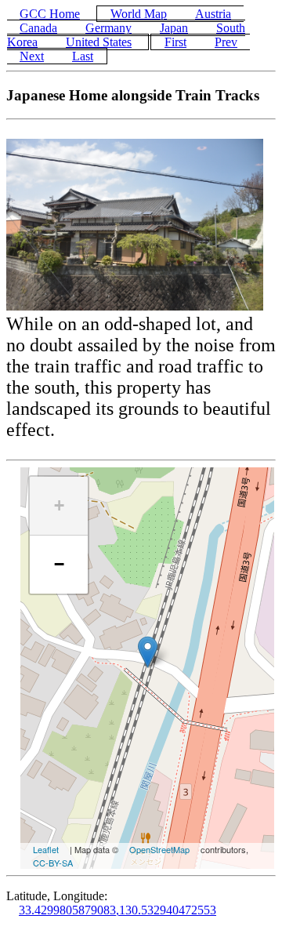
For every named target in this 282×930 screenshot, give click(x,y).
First (175, 42)
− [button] (59, 564)
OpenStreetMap (159, 849)
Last (82, 56)
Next (32, 56)
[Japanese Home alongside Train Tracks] (147, 652)
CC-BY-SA (53, 862)
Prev (226, 42)
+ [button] (59, 505)
